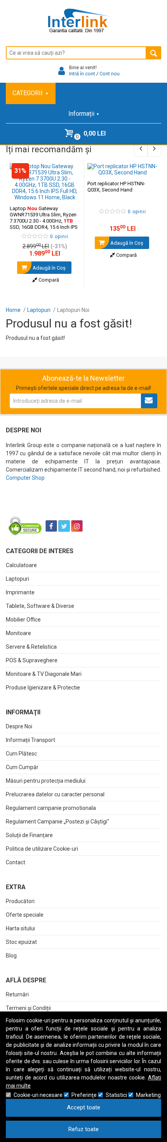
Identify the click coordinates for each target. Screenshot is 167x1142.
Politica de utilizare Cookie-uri (42, 849)
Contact (15, 862)
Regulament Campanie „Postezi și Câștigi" (57, 821)
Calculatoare (21, 565)
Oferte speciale (24, 915)
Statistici (116, 1095)
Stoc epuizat (21, 942)
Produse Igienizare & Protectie (43, 687)
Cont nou (109, 74)
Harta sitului (20, 928)
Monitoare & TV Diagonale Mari (44, 674)
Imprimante (20, 592)
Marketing (148, 1095)
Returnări (17, 994)
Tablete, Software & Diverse (40, 606)
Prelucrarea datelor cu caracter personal (55, 794)
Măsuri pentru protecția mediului (45, 781)
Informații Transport (30, 740)
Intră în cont (82, 74)
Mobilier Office (23, 619)
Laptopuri (17, 579)
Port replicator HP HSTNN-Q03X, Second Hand (116, 187)
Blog (11, 955)
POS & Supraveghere (31, 660)
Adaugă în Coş (48, 268)
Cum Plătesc (21, 753)
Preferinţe (84, 1095)
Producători (20, 901)
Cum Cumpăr (22, 767)
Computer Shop (25, 478)
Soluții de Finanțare (29, 835)
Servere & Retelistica (31, 647)
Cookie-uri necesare (38, 1095)
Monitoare (18, 633)
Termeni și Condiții (28, 1008)
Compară (48, 280)
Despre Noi (19, 726)
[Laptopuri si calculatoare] (54, 506)
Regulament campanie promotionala (51, 808)
